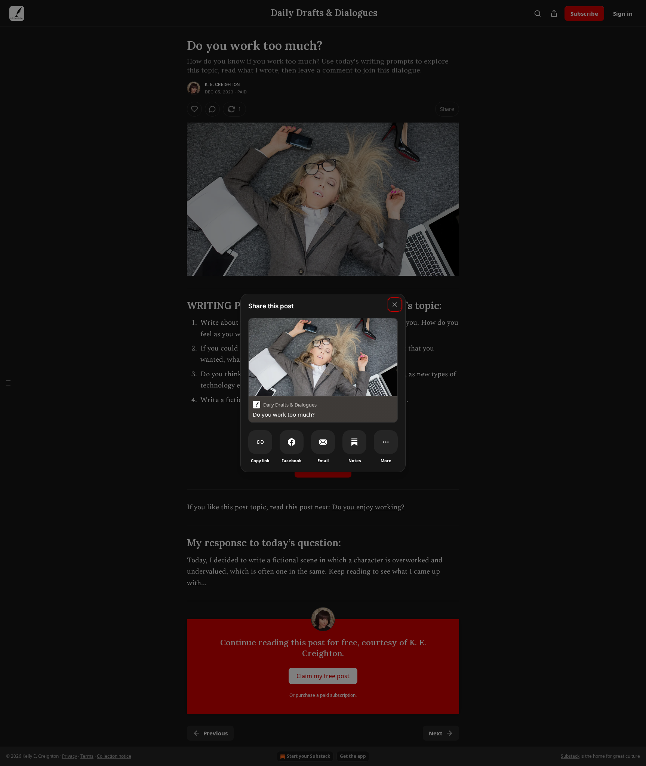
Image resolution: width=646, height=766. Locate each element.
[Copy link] (260, 442)
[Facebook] (292, 442)
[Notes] (354, 442)
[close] (395, 305)
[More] (386, 442)
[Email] (323, 442)
